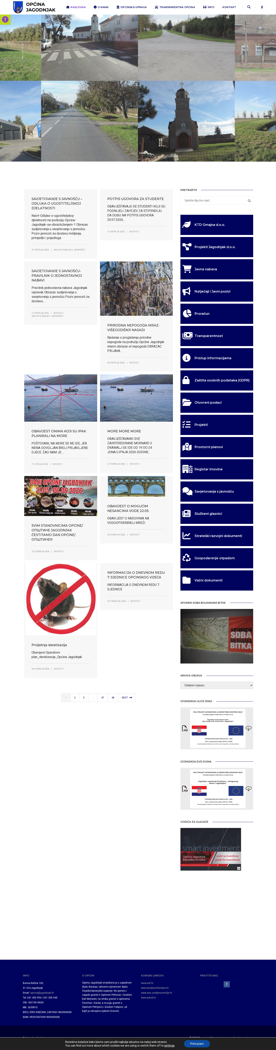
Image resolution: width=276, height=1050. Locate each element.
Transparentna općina (177, 7)
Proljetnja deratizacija (49, 645)
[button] (5, 19)
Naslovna (78, 7)
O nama (103, 7)
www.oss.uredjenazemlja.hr (156, 992)
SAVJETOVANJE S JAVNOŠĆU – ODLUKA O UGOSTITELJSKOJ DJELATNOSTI (57, 203)
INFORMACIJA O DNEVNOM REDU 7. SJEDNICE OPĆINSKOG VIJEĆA (136, 575)
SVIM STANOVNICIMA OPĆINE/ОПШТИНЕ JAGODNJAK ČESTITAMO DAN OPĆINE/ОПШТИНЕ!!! (57, 532)
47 (102, 697)
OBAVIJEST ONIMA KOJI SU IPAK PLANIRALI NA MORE (59, 433)
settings (169, 1045)
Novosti (134, 231)
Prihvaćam (197, 1043)
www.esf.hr (147, 983)
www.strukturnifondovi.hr (155, 988)
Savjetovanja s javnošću (69, 250)
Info (211, 7)
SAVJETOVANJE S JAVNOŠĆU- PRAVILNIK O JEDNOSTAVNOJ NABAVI (57, 275)
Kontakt (229, 7)
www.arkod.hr (148, 997)
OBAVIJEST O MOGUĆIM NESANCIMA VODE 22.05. (128, 508)
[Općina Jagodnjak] (34, 7)
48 (113, 697)
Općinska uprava (133, 7)
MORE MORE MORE (124, 431)
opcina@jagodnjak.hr (42, 992)
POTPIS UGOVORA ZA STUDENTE (135, 199)
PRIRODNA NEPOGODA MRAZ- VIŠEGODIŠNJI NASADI (133, 327)
